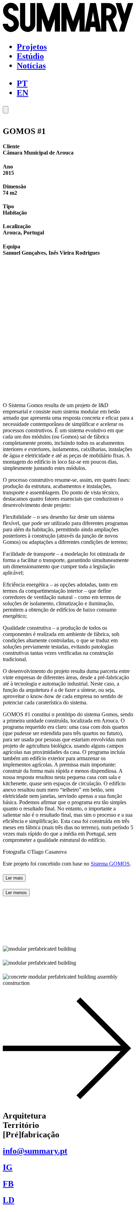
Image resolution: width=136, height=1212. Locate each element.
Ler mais (14, 878)
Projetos (32, 46)
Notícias (31, 65)
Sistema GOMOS (110, 864)
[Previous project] (68, 1101)
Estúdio (30, 56)
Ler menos (16, 892)
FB (8, 1183)
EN (22, 92)
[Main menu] (5, 109)
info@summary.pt (35, 1150)
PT (22, 83)
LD (8, 1200)
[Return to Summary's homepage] (68, 30)
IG (8, 1167)
